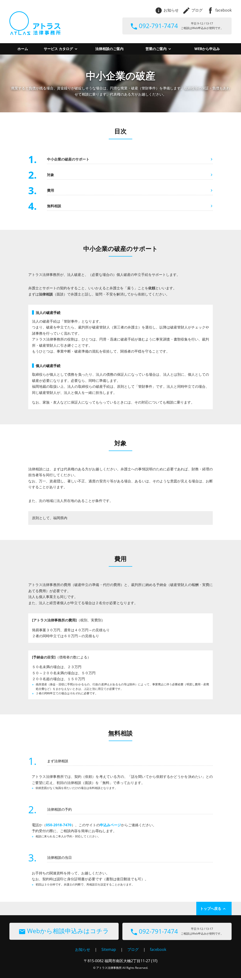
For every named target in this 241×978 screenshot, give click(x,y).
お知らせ (171, 10)
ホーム (22, 48)
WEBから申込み (207, 48)
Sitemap (108, 949)
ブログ (197, 10)
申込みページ (110, 824)
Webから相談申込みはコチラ (68, 931)
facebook (223, 10)
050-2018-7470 (59, 824)
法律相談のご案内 (109, 48)
